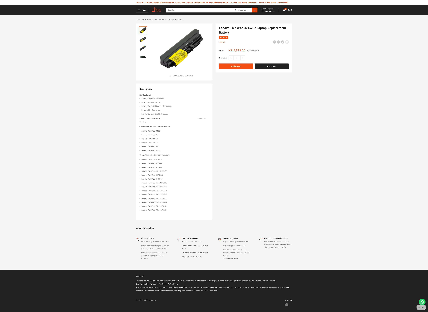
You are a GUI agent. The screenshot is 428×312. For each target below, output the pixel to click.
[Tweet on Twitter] (282, 42)
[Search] (254, 10)
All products (146, 19)
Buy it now (271, 66)
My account (267, 11)
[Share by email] (287, 42)
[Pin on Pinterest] (278, 42)
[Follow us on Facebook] (286, 305)
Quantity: (223, 58)
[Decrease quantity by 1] (231, 58)
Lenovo (222, 42)
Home (138, 19)
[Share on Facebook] (274, 42)
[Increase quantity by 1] (243, 58)
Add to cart (236, 66)
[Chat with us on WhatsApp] (422, 302)
